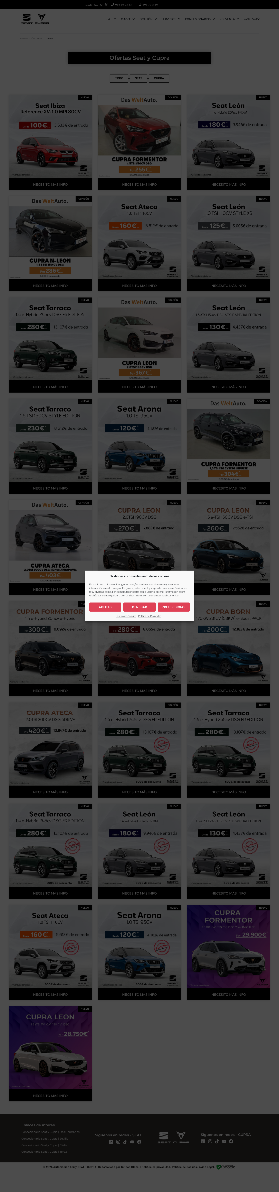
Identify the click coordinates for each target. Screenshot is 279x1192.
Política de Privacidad (149, 616)
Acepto (105, 607)
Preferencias (173, 607)
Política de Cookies (126, 616)
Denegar (139, 607)
